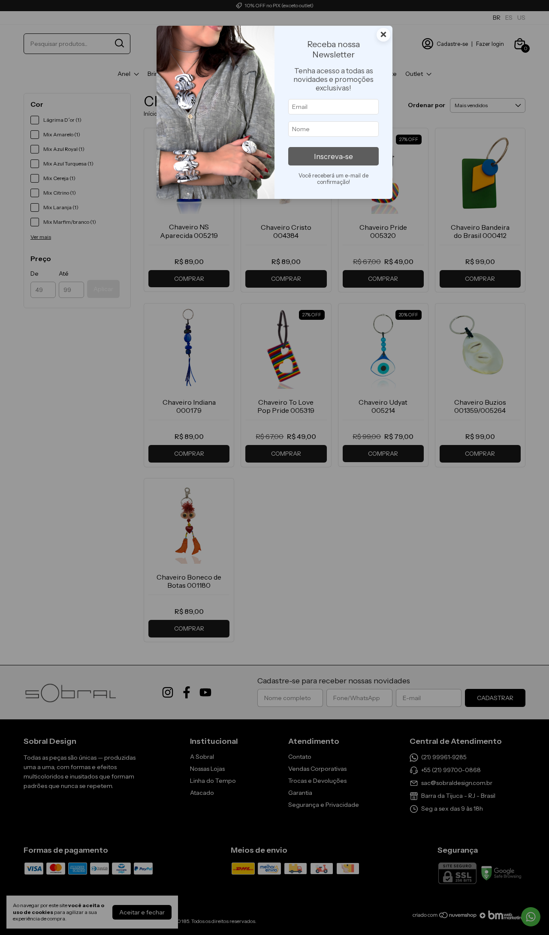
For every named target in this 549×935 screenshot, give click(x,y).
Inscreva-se (333, 156)
